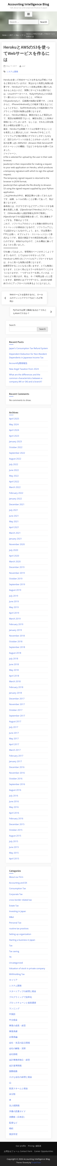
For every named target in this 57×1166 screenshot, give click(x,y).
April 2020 (14, 555)
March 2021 (15, 532)
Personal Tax (15, 922)
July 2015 (13, 841)
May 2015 (14, 852)
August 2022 (15, 458)
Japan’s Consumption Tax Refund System (28, 348)
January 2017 (15, 761)
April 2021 (14, 527)
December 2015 (16, 824)
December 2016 (16, 767)
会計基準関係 (15, 1065)
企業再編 (13, 1037)
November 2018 (17, 635)
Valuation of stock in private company (27, 968)
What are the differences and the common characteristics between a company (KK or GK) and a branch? (25, 378)
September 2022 (17, 452)
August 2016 (15, 790)
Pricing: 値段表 (34, 1146)
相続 (11, 1128)
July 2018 (13, 658)
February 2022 (16, 493)
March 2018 (15, 681)
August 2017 (15, 721)
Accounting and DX (18, 882)
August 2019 (15, 590)
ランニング (14, 1008)
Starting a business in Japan (22, 939)
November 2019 (17, 573)
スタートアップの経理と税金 (22, 991)
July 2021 (13, 510)
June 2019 (14, 601)
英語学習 (13, 1134)
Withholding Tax (17, 974)
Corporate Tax (16, 894)
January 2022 (15, 498)
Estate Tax (14, 905)
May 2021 (14, 521)
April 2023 (14, 435)
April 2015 (14, 858)
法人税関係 (14, 1105)
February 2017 (16, 755)
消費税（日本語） (17, 1116)
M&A (11, 917)
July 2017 (13, 727)
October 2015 (15, 829)
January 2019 (15, 630)
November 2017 (17, 704)
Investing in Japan (17, 911)
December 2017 (16, 698)
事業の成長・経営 (17, 1025)
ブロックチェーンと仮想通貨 (22, 1002)
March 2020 (15, 561)
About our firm (16, 877)
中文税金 (13, 1019)
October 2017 (15, 710)
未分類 (12, 1094)
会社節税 (13, 1054)
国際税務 (13, 1071)
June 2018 (14, 664)
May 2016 (14, 807)
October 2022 (15, 447)
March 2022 (15, 487)
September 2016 (17, 784)
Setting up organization (20, 934)
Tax (10, 945)
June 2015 (14, 847)
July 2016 (13, 795)
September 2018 (17, 647)
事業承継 (13, 1031)
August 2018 (15, 652)
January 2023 (15, 441)
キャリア (13, 979)
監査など (13, 1122)
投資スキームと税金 (18, 1088)
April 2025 (14, 418)
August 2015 (15, 835)
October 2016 (15, 778)
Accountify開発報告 (18, 363)
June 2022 (14, 470)
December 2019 (16, 567)
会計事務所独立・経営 (19, 1059)
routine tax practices (18, 928)
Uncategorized (16, 962)
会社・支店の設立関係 (19, 1042)
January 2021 (15, 538)
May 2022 (14, 475)
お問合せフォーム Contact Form (18, 1151)
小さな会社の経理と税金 (20, 1077)
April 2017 (14, 744)
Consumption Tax (17, 888)
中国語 (12, 1014)
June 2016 (14, 801)
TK (10, 957)
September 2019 (17, 584)
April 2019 (14, 612)
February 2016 (16, 818)
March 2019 (15, 618)
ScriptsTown (36, 1162)
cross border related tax (20, 899)
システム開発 (12, 71)
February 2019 (16, 624)
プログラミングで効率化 (20, 997)
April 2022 (14, 481)
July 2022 (13, 464)
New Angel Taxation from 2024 (24, 369)
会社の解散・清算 (17, 1048)
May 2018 (14, 670)
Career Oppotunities (43, 1151)
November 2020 (17, 544)
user (23, 66)
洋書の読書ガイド (17, 1111)
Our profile (21, 1146)
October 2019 (15, 578)
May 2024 (14, 424)
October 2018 (15, 641)
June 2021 (14, 515)
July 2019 (13, 595)
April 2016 (14, 812)
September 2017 (17, 715)
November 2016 (17, 772)
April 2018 (14, 675)
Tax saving (14, 951)
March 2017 (15, 750)
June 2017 (14, 732)
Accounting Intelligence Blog (28, 4)
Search (12, 325)
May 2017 (14, 738)
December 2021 (16, 504)
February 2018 (16, 687)
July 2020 (13, 550)
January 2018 (15, 692)
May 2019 (14, 607)
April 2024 (14, 430)
